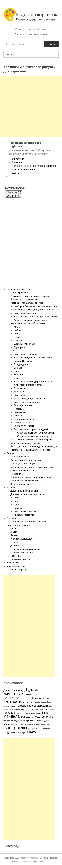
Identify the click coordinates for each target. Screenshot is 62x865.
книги (45, 712)
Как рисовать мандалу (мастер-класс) (34, 309)
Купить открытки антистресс (25, 443)
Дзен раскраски (22, 422)
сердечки (47, 729)
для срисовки (32, 709)
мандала (11, 716)
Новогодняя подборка (25, 511)
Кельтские (19, 391)
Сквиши (14, 528)
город (13, 706)
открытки (29, 720)
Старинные (19, 388)
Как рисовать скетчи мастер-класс (28, 521)
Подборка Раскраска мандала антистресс (36, 306)
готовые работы (26, 705)
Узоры (17, 378)
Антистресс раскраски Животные (27, 323)
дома (42, 709)
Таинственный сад (43, 702)
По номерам (20, 412)
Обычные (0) (13, 196)
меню (10, 53)
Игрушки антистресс (17, 566)
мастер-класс (44, 716)
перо (39, 721)
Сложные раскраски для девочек (34, 436)
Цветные (18, 415)
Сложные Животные (24, 344)
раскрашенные (35, 729)
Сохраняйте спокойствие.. (27, 402)
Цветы (15, 172)
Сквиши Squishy (18, 569)
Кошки (17, 326)
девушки (42, 705)
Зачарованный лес (32, 695)
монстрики (8, 721)
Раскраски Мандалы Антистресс (27, 303)
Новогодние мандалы (25, 313)
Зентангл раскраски (24, 426)
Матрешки (19, 409)
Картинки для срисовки (19, 525)
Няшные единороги (20, 559)
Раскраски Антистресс (18, 289)
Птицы (17, 337)
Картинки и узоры (19, 456)
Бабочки (18, 340)
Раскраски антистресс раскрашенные (29, 296)
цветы (32, 732)
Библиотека (13, 562)
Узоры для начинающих (22, 463)
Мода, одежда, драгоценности (29, 398)
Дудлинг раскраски (24, 419)
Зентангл (11, 453)
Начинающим (40, 698)
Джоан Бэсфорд (13, 690)
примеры (29, 724)
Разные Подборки (23, 361)
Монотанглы (16, 474)
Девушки (18, 368)
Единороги (19, 347)
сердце (6, 733)
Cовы (16, 497)
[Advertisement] (31, 106)
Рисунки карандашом (21, 538)
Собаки (17, 330)
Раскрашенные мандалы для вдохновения (36, 316)
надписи (18, 721)
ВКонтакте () (14, 192)
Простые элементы (24, 515)
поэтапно (19, 724)
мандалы (27, 716)
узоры (23, 733)
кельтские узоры (33, 713)
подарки (45, 721)
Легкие (13, 535)
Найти (51, 44)
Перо (16, 501)
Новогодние (16, 556)
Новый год (10, 702)
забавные (9, 712)
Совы (16, 333)
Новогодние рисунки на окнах (25, 549)
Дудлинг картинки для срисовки (27, 494)
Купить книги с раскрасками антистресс (31, 439)
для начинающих (17, 709)
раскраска (45, 724)
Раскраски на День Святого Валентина (34, 357)
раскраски (15, 727)
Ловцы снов (20, 395)
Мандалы (17, 162)
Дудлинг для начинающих (24, 491)
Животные (18, 159)
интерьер (21, 713)
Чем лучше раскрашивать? (24, 299)
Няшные (14, 542)
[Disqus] (31, 244)
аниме (6, 706)
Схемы (30, 702)
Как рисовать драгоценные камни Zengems (32, 477)
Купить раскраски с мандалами (30, 320)
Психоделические (23, 405)
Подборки (15, 350)
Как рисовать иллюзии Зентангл (27, 480)
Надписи (18, 374)
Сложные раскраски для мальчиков (35, 432)
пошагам (8, 724)
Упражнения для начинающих (25, 460)
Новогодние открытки (21, 552)
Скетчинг (11, 518)
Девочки (14, 545)
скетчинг (15, 733)
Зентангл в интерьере (21, 484)
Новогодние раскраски (25, 354)
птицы (37, 724)
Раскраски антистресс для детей (31, 429)
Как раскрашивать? (20, 292)
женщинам (50, 709)
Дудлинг (11, 487)
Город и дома (21, 364)
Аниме (13, 532)
